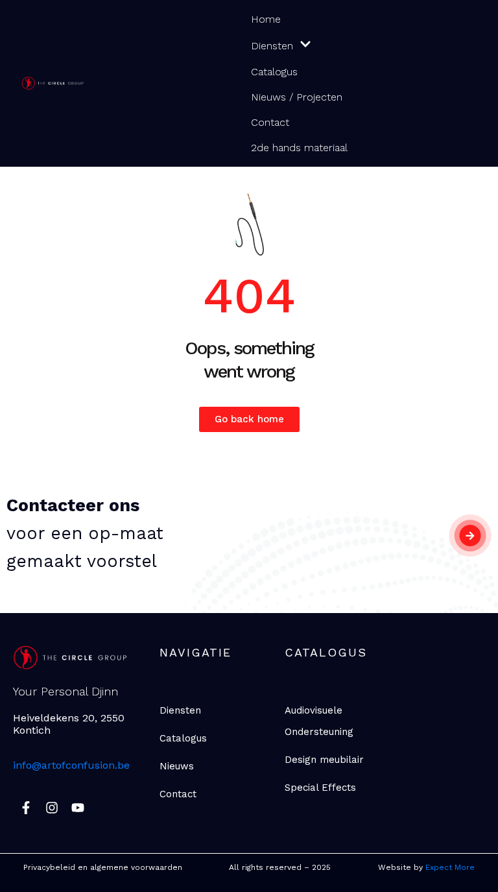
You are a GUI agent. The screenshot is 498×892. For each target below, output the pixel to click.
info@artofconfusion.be (71, 765)
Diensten (272, 46)
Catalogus (274, 72)
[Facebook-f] (26, 808)
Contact (270, 122)
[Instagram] (52, 808)
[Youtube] (78, 808)
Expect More (450, 867)
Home (266, 19)
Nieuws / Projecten (296, 97)
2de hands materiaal (299, 147)
